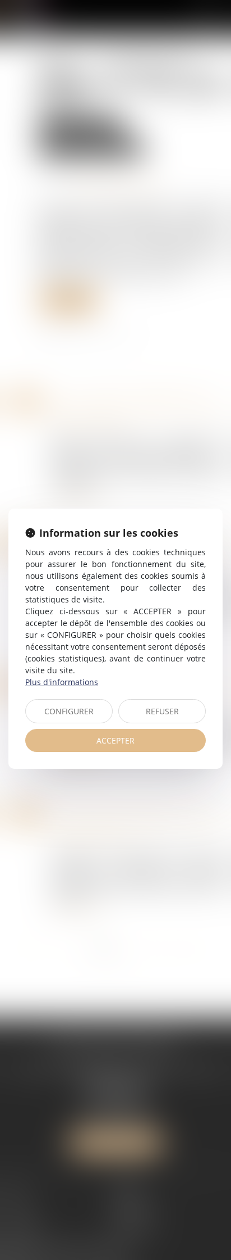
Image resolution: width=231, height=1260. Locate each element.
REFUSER (162, 711)
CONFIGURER (69, 711)
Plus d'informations (61, 682)
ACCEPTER (115, 740)
